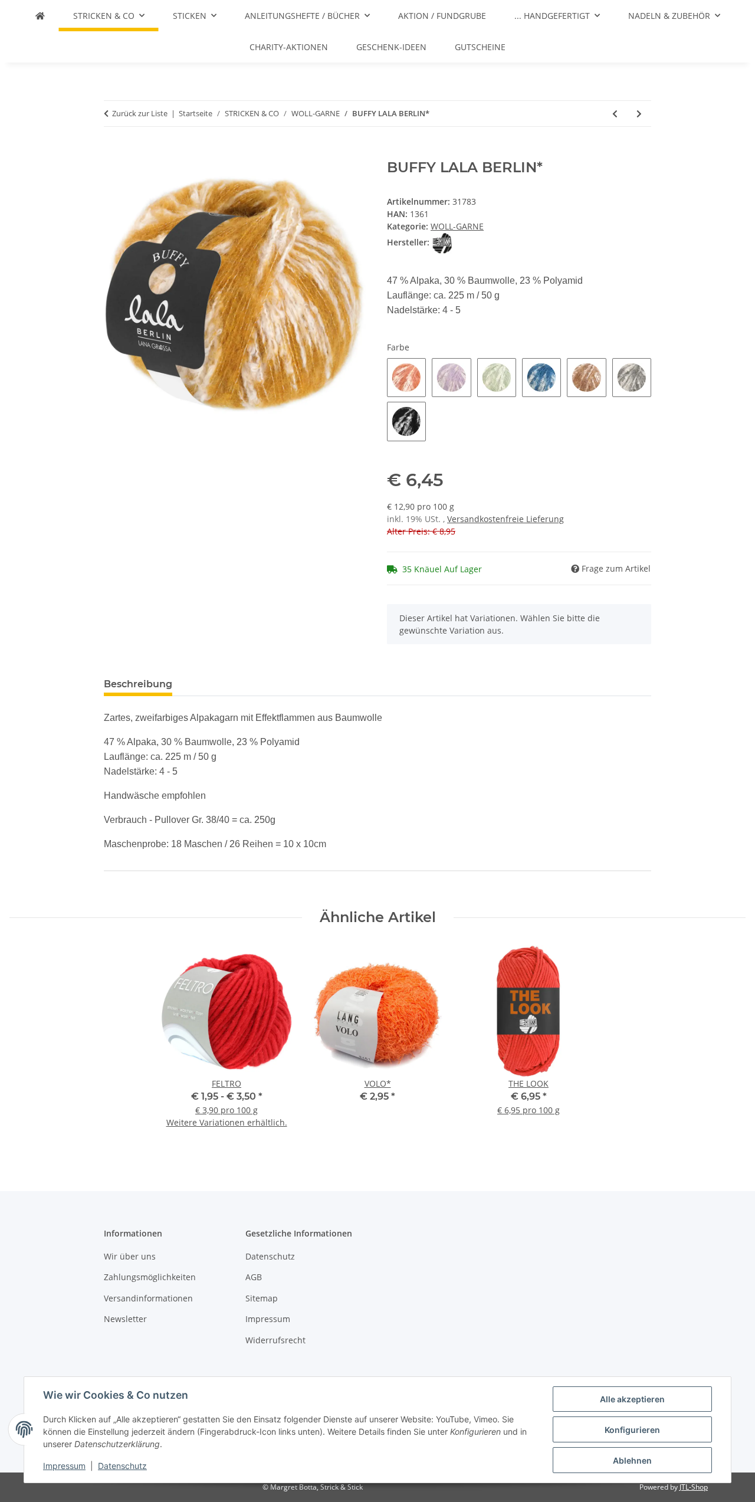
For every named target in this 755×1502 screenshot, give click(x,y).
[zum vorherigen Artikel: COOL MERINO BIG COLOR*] (615, 113)
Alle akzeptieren (632, 1399)
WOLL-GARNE (457, 226)
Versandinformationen (148, 1298)
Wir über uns (130, 1256)
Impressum (64, 1466)
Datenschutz (122, 1466)
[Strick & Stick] (40, 15)
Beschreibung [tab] (138, 684)
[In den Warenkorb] (113, 152)
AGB (253, 1277)
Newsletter (125, 1318)
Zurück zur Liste (140, 113)
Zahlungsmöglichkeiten (150, 1277)
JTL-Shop (694, 1487)
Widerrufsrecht (275, 1340)
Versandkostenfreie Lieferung (505, 518)
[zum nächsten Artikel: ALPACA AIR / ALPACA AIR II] (639, 113)
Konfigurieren (632, 1430)
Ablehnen (632, 1460)
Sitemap (261, 1298)
